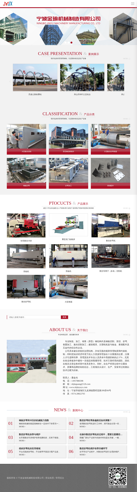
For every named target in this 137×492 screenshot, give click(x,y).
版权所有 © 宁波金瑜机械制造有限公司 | (26, 478)
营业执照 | (50, 478)
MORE (125, 59)
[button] (65, 42)
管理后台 (60, 478)
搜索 (64, 317)
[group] (35, 80)
